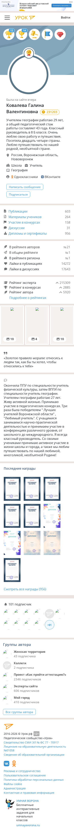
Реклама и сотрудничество (22, 771)
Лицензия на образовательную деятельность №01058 (35, 748)
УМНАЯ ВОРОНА (27, 801)
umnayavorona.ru (28, 825)
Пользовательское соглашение (25, 775)
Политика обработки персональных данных (34, 780)
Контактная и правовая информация (29, 793)
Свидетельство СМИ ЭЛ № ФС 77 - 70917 (31, 742)
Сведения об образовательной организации (34, 754)
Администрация (15, 788)
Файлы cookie (13, 784)
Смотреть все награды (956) (25, 589)
